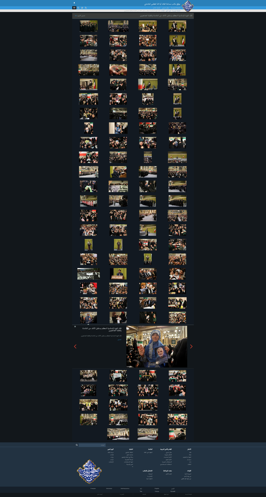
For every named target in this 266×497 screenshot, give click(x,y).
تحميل (119, 339)
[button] (74, 7)
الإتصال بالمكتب (147, 471)
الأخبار (189, 449)
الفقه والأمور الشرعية (166, 449)
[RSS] (86, 7)
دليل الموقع (166, 494)
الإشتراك (144, 494)
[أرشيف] (123, 467)
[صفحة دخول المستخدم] (74, 3)
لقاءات (162, 11)
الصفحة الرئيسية (175, 8)
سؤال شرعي (165, 8)
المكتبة (131, 449)
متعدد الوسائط (167, 471)
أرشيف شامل (156, 8)
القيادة (189, 471)
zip (76, 15)
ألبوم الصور (168, 11)
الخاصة (150, 449)
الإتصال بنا (122, 494)
